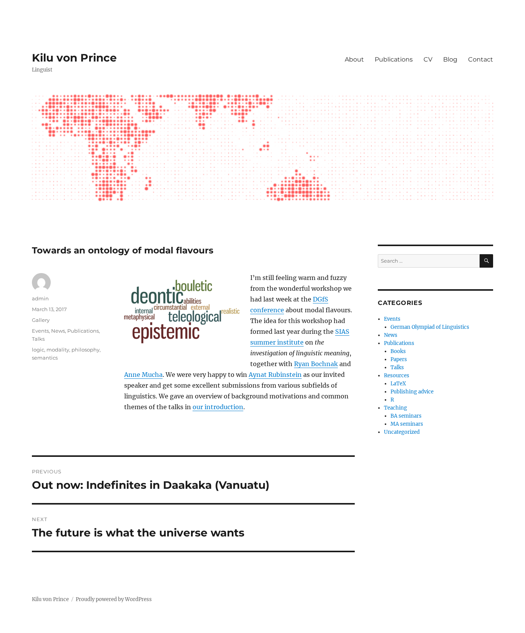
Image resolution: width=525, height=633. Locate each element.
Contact (480, 59)
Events (40, 331)
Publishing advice (412, 391)
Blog (450, 59)
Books (398, 351)
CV (428, 59)
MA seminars (406, 424)
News (58, 331)
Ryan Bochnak (316, 364)
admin (40, 298)
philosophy (85, 349)
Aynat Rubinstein (275, 374)
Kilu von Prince (74, 57)
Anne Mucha (143, 374)
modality (58, 349)
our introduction (218, 407)
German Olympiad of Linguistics (429, 327)
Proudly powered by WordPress (114, 599)
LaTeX (398, 383)
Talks (38, 339)
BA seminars (406, 416)
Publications (394, 59)
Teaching (395, 408)
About (354, 59)
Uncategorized (402, 432)
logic (38, 349)
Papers (398, 359)
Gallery (41, 320)
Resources (396, 375)
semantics (45, 358)
